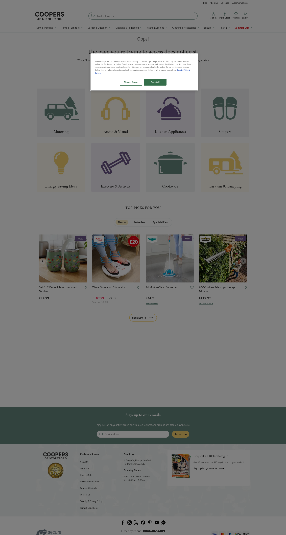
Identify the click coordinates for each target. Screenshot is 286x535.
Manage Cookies (131, 82)
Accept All (155, 82)
